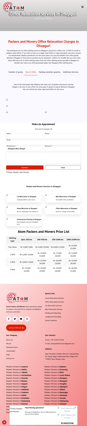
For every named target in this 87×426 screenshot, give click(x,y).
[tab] (15, 72)
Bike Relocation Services (53, 309)
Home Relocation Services (54, 298)
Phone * (47, 133)
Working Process (12, 347)
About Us (9, 340)
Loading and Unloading (53, 317)
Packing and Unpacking (53, 313)
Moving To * (49, 146)
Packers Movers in (17, 366)
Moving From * (11, 146)
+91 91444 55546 (57, 340)
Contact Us (10, 358)
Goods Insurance (51, 320)
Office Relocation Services (54, 302)
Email (8, 140)
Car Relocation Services (53, 305)
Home (37, 18)
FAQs (8, 355)
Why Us (8, 343)
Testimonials (10, 351)
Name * (9, 133)
